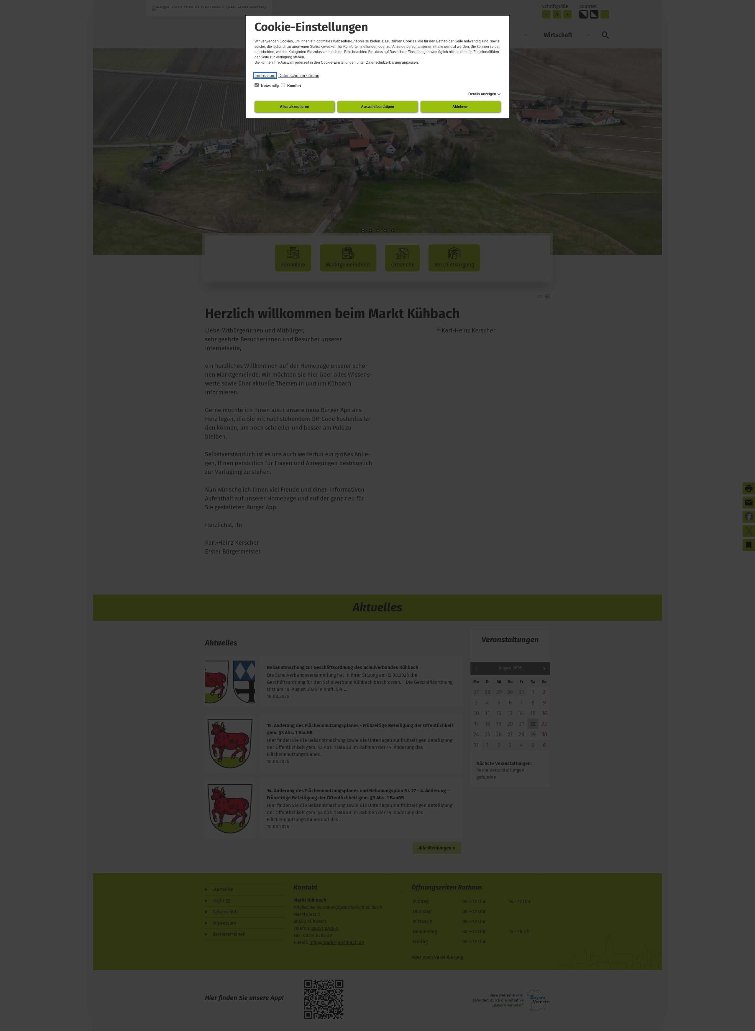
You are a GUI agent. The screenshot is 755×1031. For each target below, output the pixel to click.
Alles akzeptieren (294, 107)
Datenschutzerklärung (298, 75)
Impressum (265, 75)
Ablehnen (460, 107)
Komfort (293, 86)
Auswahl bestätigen (377, 107)
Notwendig (270, 86)
